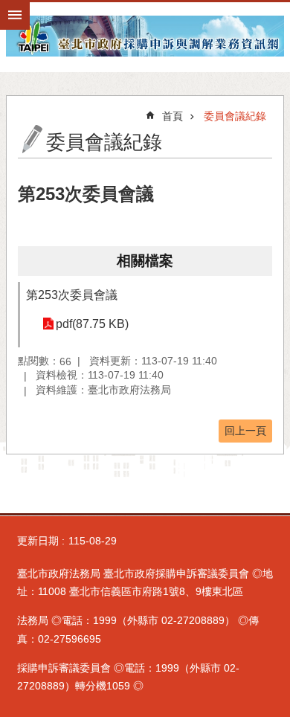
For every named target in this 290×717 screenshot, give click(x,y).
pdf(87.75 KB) (92, 324)
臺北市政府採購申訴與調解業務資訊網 (145, 36)
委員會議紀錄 (235, 116)
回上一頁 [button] (245, 431)
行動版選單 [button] (15, 15)
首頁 (172, 116)
